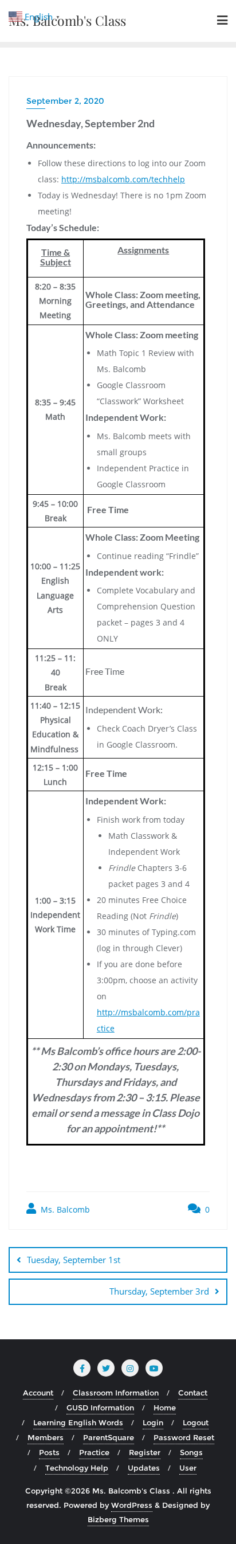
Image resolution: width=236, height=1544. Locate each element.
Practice (94, 1452)
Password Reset (184, 1437)
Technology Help (76, 1467)
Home (165, 1407)
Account (38, 1392)
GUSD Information (100, 1407)
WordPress (131, 1505)
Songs (191, 1452)
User (187, 1467)
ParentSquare (108, 1437)
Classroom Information (116, 1392)
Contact (192, 1392)
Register (144, 1452)
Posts (49, 1452)
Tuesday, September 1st (73, 1259)
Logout (196, 1422)
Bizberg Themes (118, 1519)
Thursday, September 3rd (159, 1291)
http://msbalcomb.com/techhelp (123, 179)
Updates (144, 1467)
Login (153, 1422)
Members (45, 1437)
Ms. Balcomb (64, 1209)
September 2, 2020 (65, 101)
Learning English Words (78, 1422)
